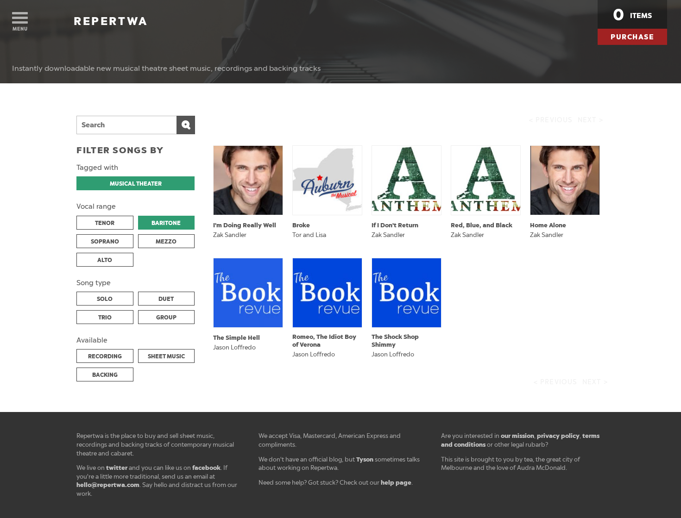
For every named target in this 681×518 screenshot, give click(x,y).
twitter (116, 468)
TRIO (105, 317)
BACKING (105, 375)
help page (396, 483)
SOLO (105, 299)
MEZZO (166, 241)
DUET (166, 299)
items (632, 14)
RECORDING (105, 356)
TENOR (104, 223)
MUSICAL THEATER (136, 183)
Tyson (364, 459)
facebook (206, 468)
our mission (517, 436)
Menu (20, 29)
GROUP (166, 317)
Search (186, 125)
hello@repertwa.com (107, 485)
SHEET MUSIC (166, 356)
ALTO (104, 260)
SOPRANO (105, 241)
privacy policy (558, 436)
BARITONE (166, 223)
